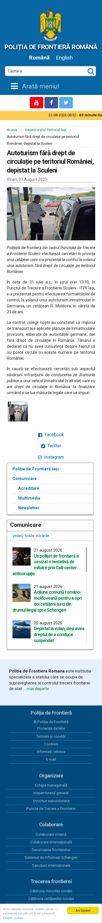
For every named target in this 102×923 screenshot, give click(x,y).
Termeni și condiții (51, 736)
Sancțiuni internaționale (51, 865)
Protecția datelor (51, 728)
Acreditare (28, 488)
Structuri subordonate (51, 801)
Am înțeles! (83, 910)
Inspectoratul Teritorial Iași (45, 130)
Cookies (51, 744)
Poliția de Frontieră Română (51, 47)
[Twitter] (66, 102)
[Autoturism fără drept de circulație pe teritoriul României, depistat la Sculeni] (18, 411)
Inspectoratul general (51, 793)
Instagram (53, 457)
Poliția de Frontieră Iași (35, 468)
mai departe (38, 688)
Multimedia (29, 498)
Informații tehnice (51, 752)
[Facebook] (51, 102)
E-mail (51, 759)
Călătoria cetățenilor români (51, 899)
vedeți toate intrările (30, 535)
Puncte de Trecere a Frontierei (51, 808)
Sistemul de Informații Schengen (51, 857)
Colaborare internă (51, 834)
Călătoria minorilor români (51, 891)
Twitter (53, 445)
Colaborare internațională (51, 842)
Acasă (12, 130)
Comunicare (24, 478)
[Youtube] (36, 102)
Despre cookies (13, 918)
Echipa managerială (51, 785)
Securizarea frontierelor (51, 850)
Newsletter (28, 507)
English (64, 57)
